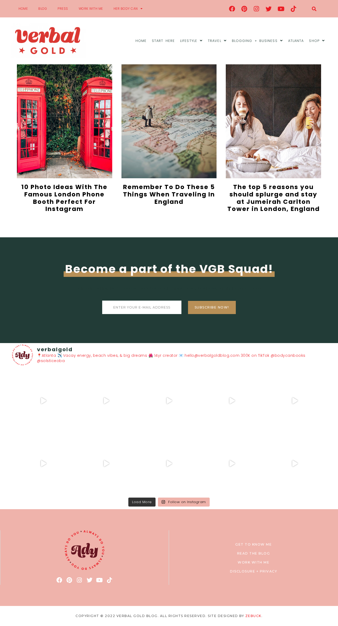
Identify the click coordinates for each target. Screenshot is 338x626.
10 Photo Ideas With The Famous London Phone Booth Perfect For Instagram (64, 198)
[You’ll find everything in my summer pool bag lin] (106, 401)
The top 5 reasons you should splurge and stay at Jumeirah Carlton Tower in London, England (273, 198)
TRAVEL (214, 40)
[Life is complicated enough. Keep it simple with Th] (295, 464)
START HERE (163, 40)
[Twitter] (269, 9)
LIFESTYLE (188, 40)
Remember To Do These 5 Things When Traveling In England (169, 194)
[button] (314, 8)
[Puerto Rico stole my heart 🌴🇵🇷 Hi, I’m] (232, 401)
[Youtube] (281, 9)
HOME (23, 8)
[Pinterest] (244, 9)
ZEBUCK (253, 616)
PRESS (63, 8)
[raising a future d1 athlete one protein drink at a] (106, 464)
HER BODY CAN (126, 8)
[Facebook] (232, 9)
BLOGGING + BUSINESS (255, 40)
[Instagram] (257, 9)
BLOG (42, 8)
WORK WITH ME (91, 8)
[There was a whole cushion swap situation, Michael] (43, 401)
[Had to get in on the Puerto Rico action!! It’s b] (169, 401)
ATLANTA (296, 40)
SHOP (314, 40)
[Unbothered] (43, 464)
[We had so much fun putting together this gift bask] (295, 401)
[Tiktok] (293, 9)
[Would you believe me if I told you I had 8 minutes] (232, 464)
